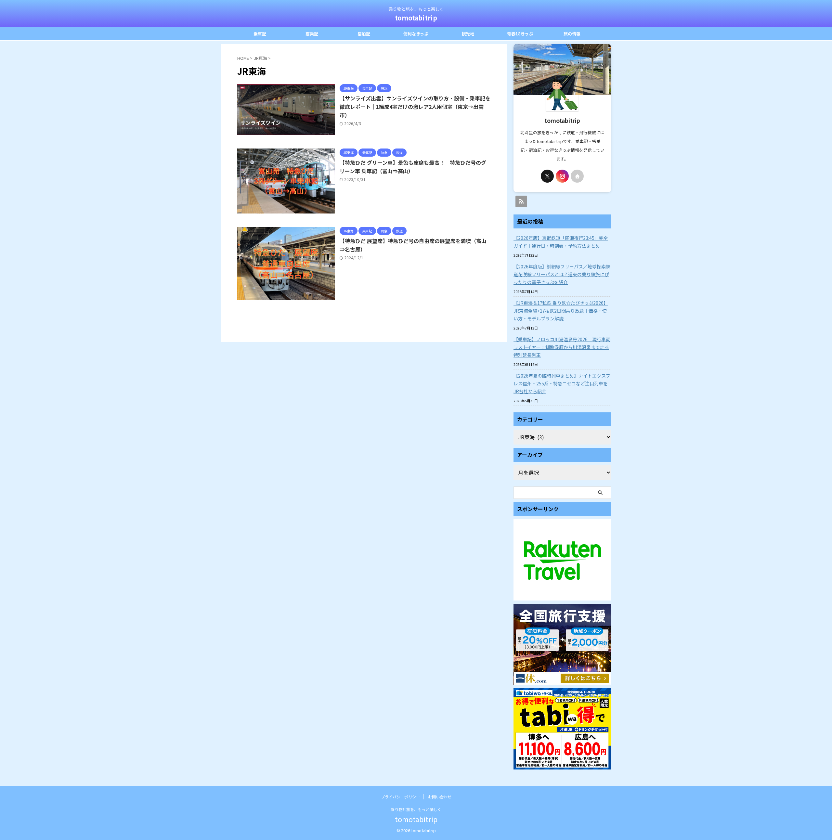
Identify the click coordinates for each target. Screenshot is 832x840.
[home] (577, 176)
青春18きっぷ (520, 34)
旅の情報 (572, 34)
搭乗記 (312, 34)
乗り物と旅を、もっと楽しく (416, 809)
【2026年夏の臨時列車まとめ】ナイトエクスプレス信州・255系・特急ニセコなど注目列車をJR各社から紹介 (562, 383)
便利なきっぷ (415, 34)
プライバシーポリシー (400, 796)
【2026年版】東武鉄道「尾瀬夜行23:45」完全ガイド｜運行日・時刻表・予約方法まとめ (561, 242)
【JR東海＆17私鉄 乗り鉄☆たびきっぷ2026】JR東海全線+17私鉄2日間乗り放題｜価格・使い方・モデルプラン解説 (561, 311)
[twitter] (547, 176)
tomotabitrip (416, 17)
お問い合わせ (439, 796)
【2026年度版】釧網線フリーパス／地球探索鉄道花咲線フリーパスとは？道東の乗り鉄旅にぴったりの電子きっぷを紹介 (562, 274)
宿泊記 (364, 34)
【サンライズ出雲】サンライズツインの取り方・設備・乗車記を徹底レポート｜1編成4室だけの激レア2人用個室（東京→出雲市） (415, 106)
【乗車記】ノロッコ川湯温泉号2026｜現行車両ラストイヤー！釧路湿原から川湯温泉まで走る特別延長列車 (562, 347)
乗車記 (260, 34)
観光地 (468, 34)
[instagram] (562, 176)
